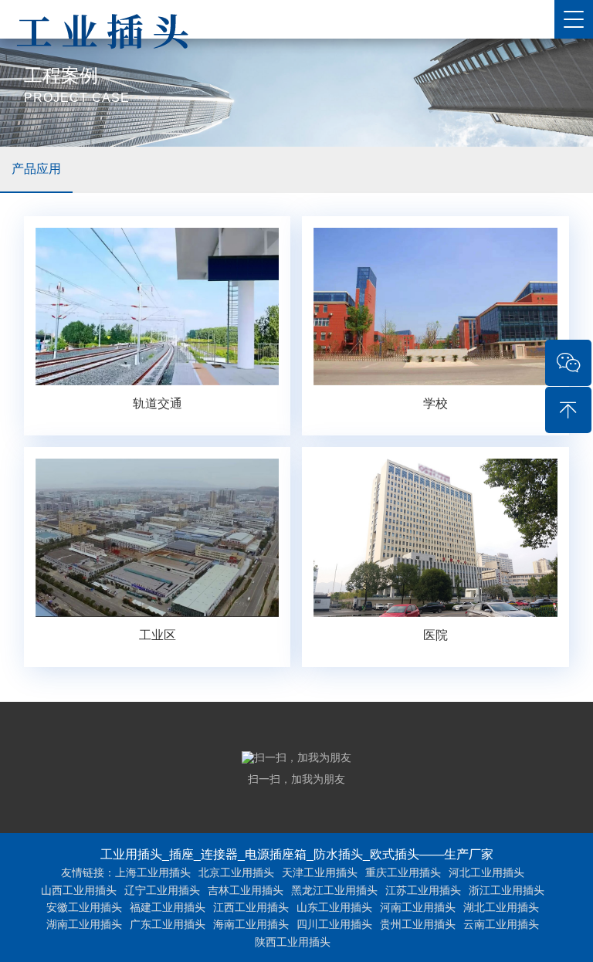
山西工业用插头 (79, 890)
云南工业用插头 (501, 924)
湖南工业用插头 (84, 924)
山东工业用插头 (334, 907)
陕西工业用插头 (292, 942)
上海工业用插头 (153, 872)
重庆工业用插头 (403, 872)
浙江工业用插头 (506, 890)
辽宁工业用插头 (162, 890)
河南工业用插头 (418, 907)
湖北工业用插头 (501, 907)
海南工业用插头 (251, 924)
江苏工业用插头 (423, 890)
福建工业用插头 (167, 907)
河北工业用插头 (486, 872)
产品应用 (36, 168)
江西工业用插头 (251, 907)
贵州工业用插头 (418, 924)
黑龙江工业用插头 (334, 890)
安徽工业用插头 (84, 907)
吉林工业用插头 (245, 890)
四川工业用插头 (334, 924)
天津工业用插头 (319, 872)
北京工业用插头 (236, 872)
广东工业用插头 (167, 924)
